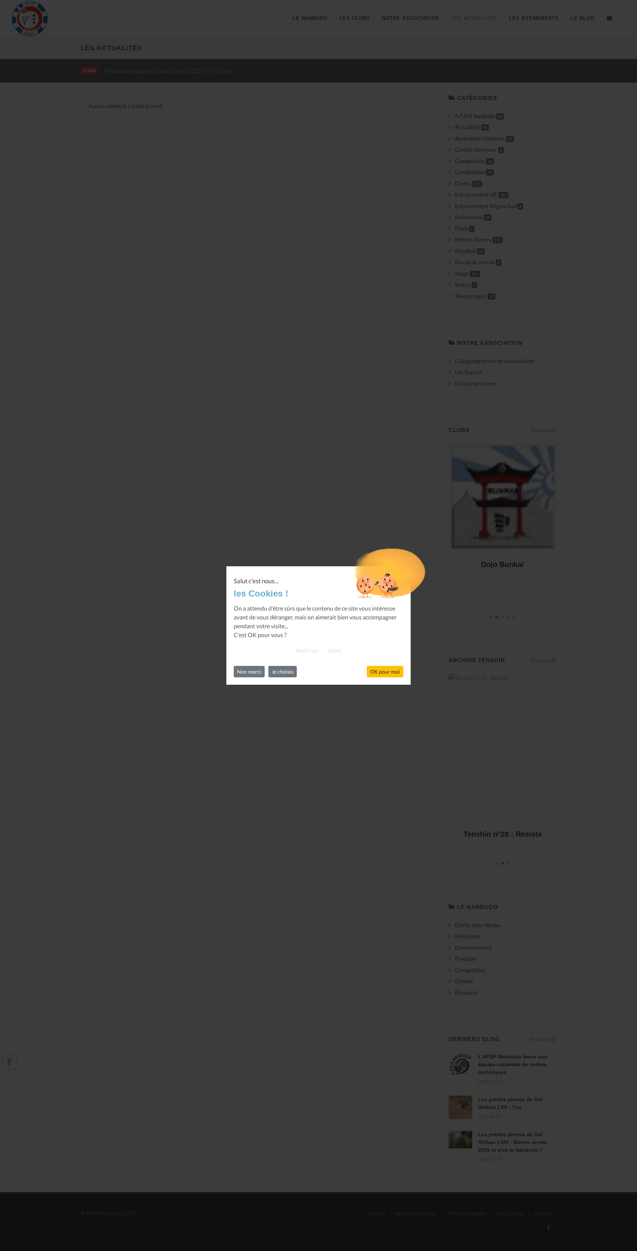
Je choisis (282, 671)
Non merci (249, 671)
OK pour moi (385, 671)
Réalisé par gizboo (318, 650)
